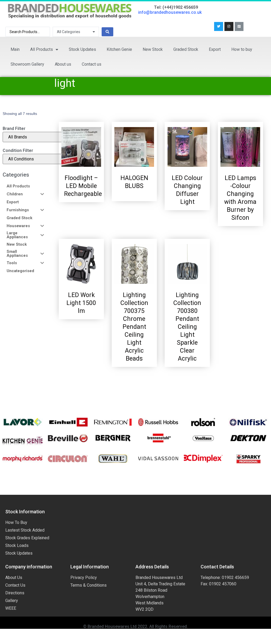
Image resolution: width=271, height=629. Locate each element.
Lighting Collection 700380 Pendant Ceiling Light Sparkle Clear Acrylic (187, 326)
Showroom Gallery (27, 64)
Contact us (91, 64)
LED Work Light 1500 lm (81, 302)
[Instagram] (228, 26)
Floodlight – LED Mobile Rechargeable (83, 185)
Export (215, 49)
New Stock (153, 49)
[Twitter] (218, 26)
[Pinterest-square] (239, 26)
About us (63, 64)
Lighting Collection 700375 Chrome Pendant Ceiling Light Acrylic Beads (134, 326)
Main (15, 49)
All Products (41, 49)
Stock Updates (82, 49)
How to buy (241, 49)
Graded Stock (185, 49)
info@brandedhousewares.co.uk (170, 12)
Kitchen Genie (119, 49)
